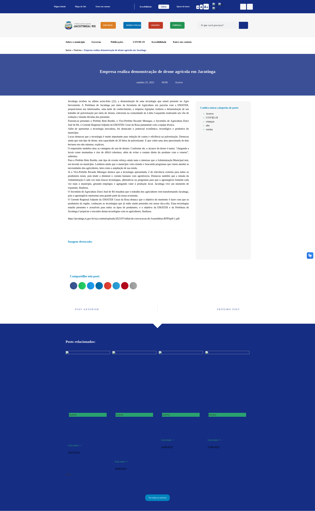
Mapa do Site (80, 6)
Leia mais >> (75, 445)
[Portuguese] (220, 4)
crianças (210, 121)
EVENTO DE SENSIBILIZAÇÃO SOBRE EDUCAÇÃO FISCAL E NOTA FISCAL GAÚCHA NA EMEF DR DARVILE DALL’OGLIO (133, 439)
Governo (96, 42)
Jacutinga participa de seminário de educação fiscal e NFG (178, 428)
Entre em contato (103, 6)
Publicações (117, 42)
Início (68, 50)
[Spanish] (215, 8)
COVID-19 (139, 42)
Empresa (177, 25)
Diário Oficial (133, 25)
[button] (73, 285)
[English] (215, 4)
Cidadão (155, 25)
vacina (209, 129)
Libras (164, 7)
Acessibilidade (158, 42)
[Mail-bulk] (250, 7)
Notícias (78, 50)
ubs (208, 125)
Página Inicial (59, 6)
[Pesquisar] (243, 25)
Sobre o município (75, 42)
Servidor (108, 25)
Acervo (179, 82)
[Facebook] (243, 7)
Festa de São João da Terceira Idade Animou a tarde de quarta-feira (227, 428)
